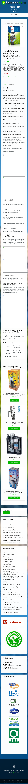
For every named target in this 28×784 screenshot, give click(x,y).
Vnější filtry (5, 581)
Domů (4, 21)
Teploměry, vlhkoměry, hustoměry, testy (12, 596)
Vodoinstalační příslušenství (9, 611)
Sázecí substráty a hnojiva (9, 566)
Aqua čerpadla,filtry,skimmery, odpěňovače (13, 576)
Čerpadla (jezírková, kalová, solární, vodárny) (13, 573)
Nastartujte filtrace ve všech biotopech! (12, 540)
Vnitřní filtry (5, 582)
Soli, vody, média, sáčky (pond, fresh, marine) (13, 606)
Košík (24, 782)
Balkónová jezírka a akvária (9, 553)
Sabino (13, 772)
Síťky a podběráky (7, 597)
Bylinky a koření (6, 558)
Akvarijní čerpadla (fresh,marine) (10, 577)
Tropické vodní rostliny (8, 559)
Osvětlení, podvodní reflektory (10, 586)
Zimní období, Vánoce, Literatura (10, 612)
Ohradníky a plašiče (7, 599)
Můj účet (19, 782)
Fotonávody (5, 782)
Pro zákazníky (15, 780)
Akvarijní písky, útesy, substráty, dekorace (12, 568)
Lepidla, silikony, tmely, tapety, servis (11, 602)
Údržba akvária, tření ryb (8, 601)
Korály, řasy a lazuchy (8, 561)
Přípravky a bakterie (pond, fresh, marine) (12, 607)
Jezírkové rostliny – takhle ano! (10, 524)
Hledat (6, 513)
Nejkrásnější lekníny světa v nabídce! (11, 530)
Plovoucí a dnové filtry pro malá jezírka (12, 529)
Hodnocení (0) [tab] (11, 84)
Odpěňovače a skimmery (14, 22)
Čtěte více (14, 400)
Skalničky (5, 556)
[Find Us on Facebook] (13, 11)
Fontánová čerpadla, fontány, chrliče (11, 584)
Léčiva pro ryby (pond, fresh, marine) (11, 609)
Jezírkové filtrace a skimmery (9, 574)
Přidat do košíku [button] (14, 428)
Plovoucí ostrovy (7, 564)
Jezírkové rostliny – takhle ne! (9, 525)
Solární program (6, 571)
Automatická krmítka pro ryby (10, 592)
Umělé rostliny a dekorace (9, 569)
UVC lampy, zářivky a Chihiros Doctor (11, 587)
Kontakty (12, 782)
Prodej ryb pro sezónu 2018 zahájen (11, 535)
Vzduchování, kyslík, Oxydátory (10, 591)
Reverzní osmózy (7, 589)
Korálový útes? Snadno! (8, 527)
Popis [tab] (5, 84)
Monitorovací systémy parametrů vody (12, 542)
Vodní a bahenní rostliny (8, 554)
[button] (23, 27)
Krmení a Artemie (7, 604)
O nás (9, 780)
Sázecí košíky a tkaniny (8, 563)
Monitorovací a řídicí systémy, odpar (11, 594)
